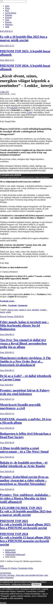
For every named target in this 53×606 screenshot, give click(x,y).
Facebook (12, 305)
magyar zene (12, 310)
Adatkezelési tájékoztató (15, 554)
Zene (7, 6)
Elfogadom (36, 584)
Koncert (8, 17)
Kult (7, 10)
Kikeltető (14, 108)
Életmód (8, 15)
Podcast (8, 22)
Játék (7, 27)
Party (7, 20)
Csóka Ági (4, 92)
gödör (8, 312)
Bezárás (3, 603)
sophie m (22, 310)
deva (29, 310)
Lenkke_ (43, 310)
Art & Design (10, 13)
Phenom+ (9, 24)
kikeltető (35, 310)
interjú (2, 312)
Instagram (22, 305)
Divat (7, 8)
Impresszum (10, 550)
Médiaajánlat (10, 552)
